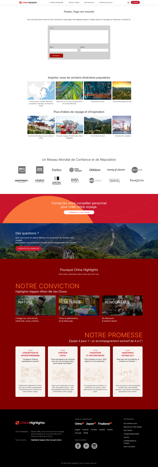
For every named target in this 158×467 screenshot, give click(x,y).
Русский (78, 433)
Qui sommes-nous (130, 423)
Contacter (135, 2)
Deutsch (85, 430)
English (77, 430)
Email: (82, 47)
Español (102, 430)
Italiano (110, 430)
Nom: (51, 47)
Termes (126, 437)
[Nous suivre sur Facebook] (78, 448)
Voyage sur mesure (56, 2)
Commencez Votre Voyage (79, 212)
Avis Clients (128, 430)
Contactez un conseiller (28, 248)
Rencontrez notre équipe (133, 427)
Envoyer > (56, 55)
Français (94, 430)
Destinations (89, 2)
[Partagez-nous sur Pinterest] (86, 448)
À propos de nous (105, 2)
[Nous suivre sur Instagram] (94, 448)
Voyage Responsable (131, 434)
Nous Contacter (129, 447)
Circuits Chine (74, 2)
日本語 (85, 433)
